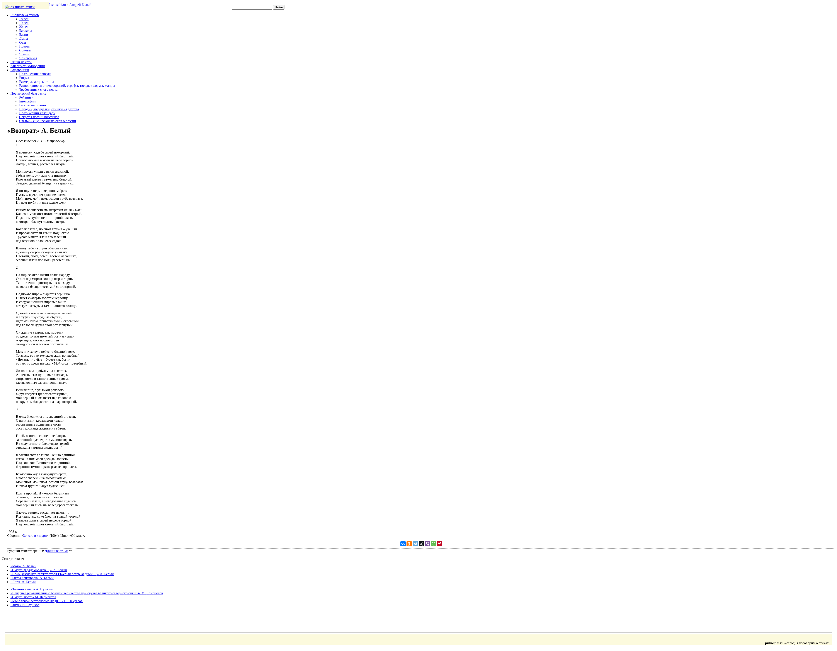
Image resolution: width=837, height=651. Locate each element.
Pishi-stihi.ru (57, 5)
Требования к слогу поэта (38, 89)
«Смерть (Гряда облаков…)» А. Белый (38, 570)
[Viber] (427, 543)
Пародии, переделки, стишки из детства (49, 109)
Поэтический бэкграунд (28, 93)
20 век (24, 27)
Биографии (27, 101)
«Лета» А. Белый (23, 582)
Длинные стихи (56, 551)
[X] (421, 543)
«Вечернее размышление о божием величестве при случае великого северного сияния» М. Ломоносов (86, 593)
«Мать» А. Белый (23, 566)
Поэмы (24, 46)
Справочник (19, 70)
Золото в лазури (35, 535)
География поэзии (32, 105)
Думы (23, 38)
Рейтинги (26, 97)
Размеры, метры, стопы (36, 82)
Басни (23, 34)
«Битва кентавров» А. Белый (32, 578)
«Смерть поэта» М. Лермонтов (33, 597)
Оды (22, 42)
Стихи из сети (21, 62)
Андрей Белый (80, 5)
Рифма (24, 78)
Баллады (25, 30)
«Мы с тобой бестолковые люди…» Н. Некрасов (46, 601)
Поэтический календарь (37, 113)
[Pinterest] (439, 543)
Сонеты (25, 50)
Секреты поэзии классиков (39, 117)
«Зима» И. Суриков (24, 605)
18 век (24, 19)
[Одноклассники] (409, 543)
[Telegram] (415, 543)
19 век (24, 23)
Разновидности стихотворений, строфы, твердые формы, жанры (67, 85)
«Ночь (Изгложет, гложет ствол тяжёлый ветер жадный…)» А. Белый (62, 574)
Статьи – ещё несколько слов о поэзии (47, 121)
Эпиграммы (28, 58)
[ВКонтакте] (403, 543)
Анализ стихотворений (27, 66)
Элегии (24, 54)
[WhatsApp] (433, 543)
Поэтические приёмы (35, 74)
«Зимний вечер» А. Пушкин (31, 589)
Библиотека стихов (24, 15)
